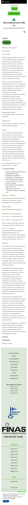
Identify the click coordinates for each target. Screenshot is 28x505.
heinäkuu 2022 (14, 471)
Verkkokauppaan (14, 13)
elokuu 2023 (14, 462)
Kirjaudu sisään (14, 481)
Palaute (14, 372)
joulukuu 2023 (14, 457)
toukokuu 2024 (14, 454)
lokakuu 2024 (14, 451)
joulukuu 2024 (14, 448)
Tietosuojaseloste (14, 375)
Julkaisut (14, 356)
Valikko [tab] (7, 2)
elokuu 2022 (14, 468)
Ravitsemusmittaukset (14, 353)
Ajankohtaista (14, 364)
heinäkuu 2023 (14, 465)
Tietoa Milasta (14, 367)
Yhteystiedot (14, 370)
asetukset (13, 498)
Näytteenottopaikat (14, 361)
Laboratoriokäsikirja (14, 358)
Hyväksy (6, 501)
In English (15, 9)
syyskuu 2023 (14, 460)
